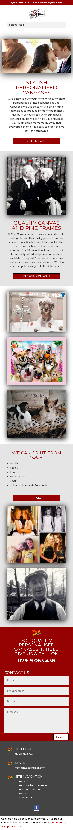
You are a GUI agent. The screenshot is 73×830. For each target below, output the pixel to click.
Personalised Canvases (33, 785)
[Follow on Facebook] (36, 808)
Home (22, 781)
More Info (58, 822)
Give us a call (36, 140)
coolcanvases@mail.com (30, 767)
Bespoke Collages (36, 276)
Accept (5, 826)
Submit (61, 736)
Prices (36, 497)
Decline (17, 826)
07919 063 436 (21, 2)
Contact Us (26, 797)
